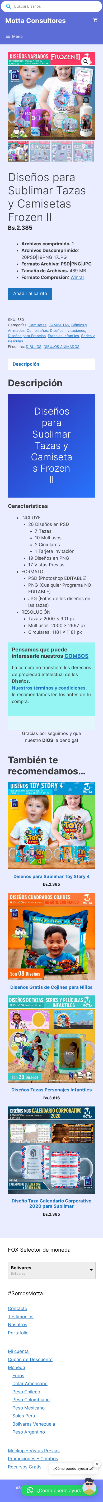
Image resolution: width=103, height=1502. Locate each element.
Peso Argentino (28, 1432)
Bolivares (21, 1267)
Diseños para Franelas (27, 336)
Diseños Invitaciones (67, 330)
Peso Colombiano (31, 1399)
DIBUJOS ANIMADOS (61, 347)
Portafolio (18, 1332)
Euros (18, 1375)
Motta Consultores (35, 21)
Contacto (17, 1308)
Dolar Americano (30, 1383)
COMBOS (76, 656)
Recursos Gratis (24, 1466)
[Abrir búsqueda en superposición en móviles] (51, 6)
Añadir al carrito (30, 293)
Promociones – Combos (33, 1458)
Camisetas (37, 325)
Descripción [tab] (26, 364)
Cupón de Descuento (30, 1359)
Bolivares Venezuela (33, 1424)
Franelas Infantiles (63, 336)
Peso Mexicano (28, 1408)
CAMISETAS (59, 325)
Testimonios (21, 1316)
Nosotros (17, 1324)
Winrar (77, 277)
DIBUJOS (33, 347)
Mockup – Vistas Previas (34, 1450)
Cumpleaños (37, 330)
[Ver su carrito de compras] (95, 21)
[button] (86, 61)
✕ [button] (97, 1464)
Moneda (16, 1367)
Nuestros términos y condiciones (49, 688)
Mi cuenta (18, 1351)
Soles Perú (23, 1415)
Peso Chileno (26, 1391)
